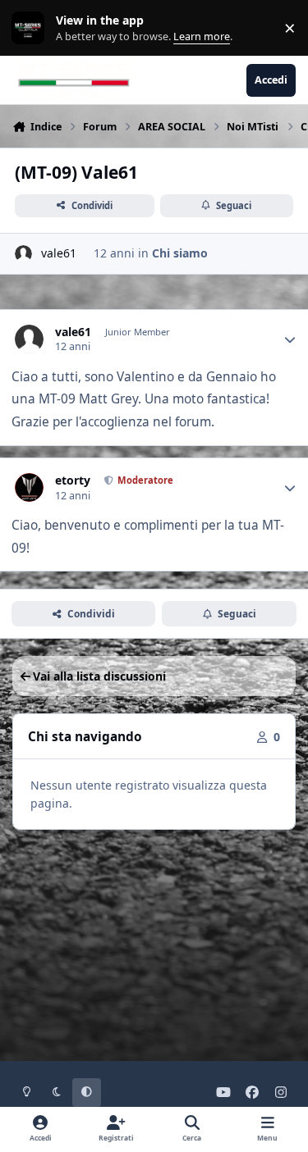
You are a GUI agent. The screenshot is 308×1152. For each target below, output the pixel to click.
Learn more (31, 28)
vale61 (58, 253)
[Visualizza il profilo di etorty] (29, 487)
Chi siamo (180, 253)
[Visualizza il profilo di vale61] (23, 253)
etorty (72, 480)
